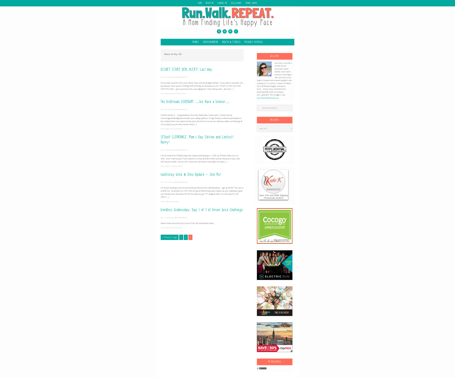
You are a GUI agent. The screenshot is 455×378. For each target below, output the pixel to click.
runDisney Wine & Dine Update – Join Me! (191, 175)
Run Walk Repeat (227, 16)
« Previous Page (169, 237)
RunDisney (174, 202)
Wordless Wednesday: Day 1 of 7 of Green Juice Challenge (202, 210)
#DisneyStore (175, 94)
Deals (184, 94)
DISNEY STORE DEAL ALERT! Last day (186, 70)
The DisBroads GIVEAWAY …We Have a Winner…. (195, 102)
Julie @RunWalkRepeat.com (268, 98)
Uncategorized (176, 129)
